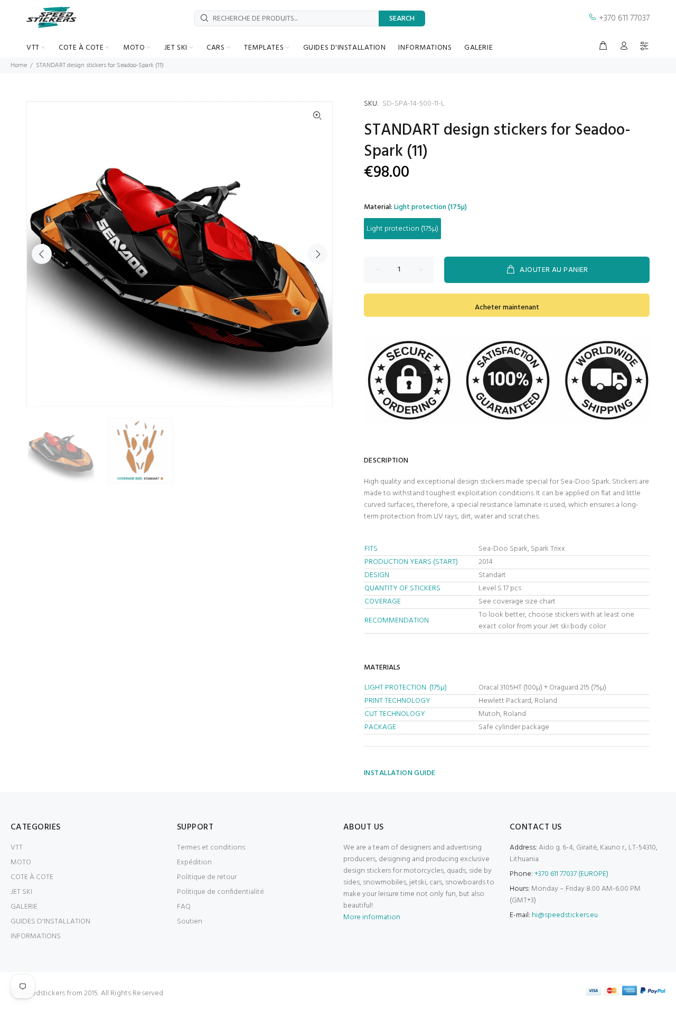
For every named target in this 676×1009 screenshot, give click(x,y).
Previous (42, 254)
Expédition (194, 862)
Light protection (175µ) (402, 229)
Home (19, 65)
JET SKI (21, 892)
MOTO (21, 862)
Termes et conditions (211, 848)
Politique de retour (207, 877)
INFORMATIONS (36, 936)
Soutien (189, 922)
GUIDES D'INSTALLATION (50, 922)
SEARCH (402, 19)
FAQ (184, 907)
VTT (17, 848)
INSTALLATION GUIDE (400, 773)
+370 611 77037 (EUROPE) (571, 874)
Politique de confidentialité (220, 892)
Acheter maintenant (507, 307)
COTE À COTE (32, 877)
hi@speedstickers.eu (565, 915)
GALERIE (24, 907)
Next (317, 254)
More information (371, 917)
